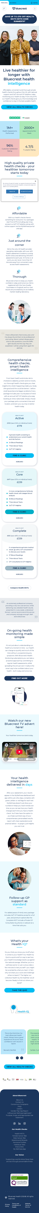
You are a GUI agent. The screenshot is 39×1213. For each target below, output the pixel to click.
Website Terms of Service (28, 1205)
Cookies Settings (19, 196)
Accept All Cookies (26, 191)
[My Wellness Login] (35, 8)
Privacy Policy (7, 1205)
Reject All (12, 191)
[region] (19, 190)
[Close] (35, 181)
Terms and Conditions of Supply (16, 1205)
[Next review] (21, 1057)
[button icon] (4, 8)
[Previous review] (17, 1057)
